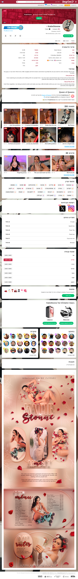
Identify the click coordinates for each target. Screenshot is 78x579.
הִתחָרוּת (48, 5)
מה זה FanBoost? (8, 30)
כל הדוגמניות (73, 5)
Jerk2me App (41, 5)
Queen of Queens (46, 95)
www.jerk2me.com (61, 572)
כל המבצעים (54, 5)
